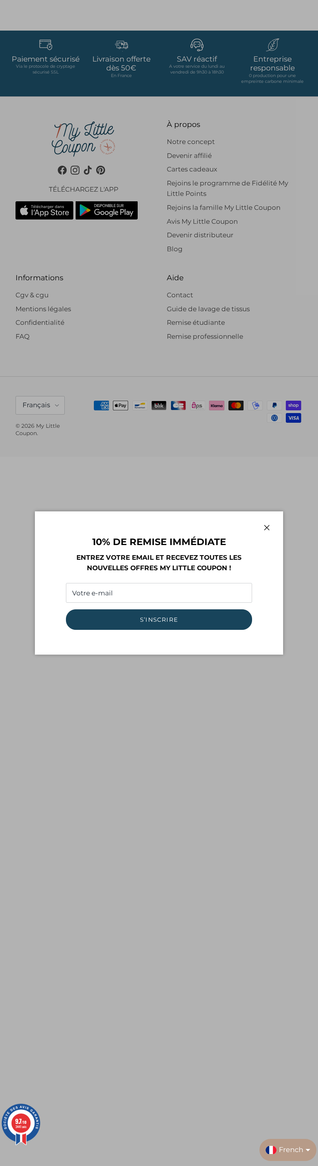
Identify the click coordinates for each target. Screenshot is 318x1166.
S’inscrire (159, 619)
